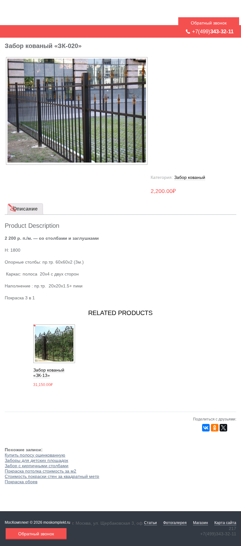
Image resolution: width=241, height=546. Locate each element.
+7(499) (212, 32)
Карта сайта (225, 523)
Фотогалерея (175, 523)
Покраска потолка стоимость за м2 (40, 471)
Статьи (150, 523)
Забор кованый (189, 177)
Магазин (200, 523)
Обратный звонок (209, 22)
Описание (25, 208)
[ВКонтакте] (206, 427)
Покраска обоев (21, 481)
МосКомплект (44, 13)
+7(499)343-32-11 (218, 533)
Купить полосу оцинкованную (35, 455)
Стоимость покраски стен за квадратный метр (52, 476)
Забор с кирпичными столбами (36, 465)
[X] (223, 427)
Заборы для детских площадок (36, 460)
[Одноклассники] (214, 427)
